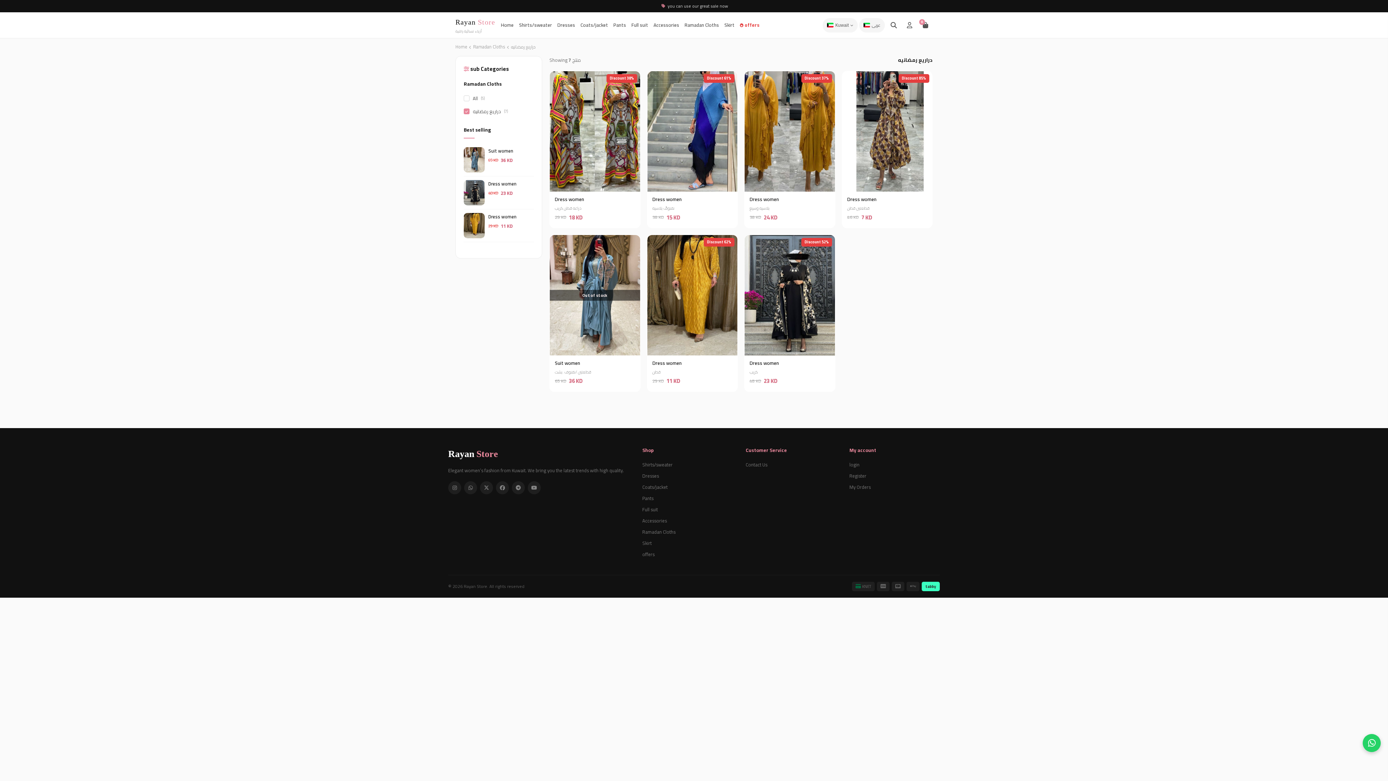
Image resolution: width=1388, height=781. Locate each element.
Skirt (729, 25)
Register (857, 476)
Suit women (500, 151)
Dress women (502, 184)
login (854, 465)
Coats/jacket (594, 25)
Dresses (566, 25)
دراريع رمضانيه (490, 111)
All (479, 98)
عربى (876, 25)
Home (507, 25)
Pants (619, 25)
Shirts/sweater (535, 25)
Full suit (639, 25)
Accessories (666, 25)
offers (751, 25)
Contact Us (756, 465)
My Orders (860, 487)
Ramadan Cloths (702, 25)
